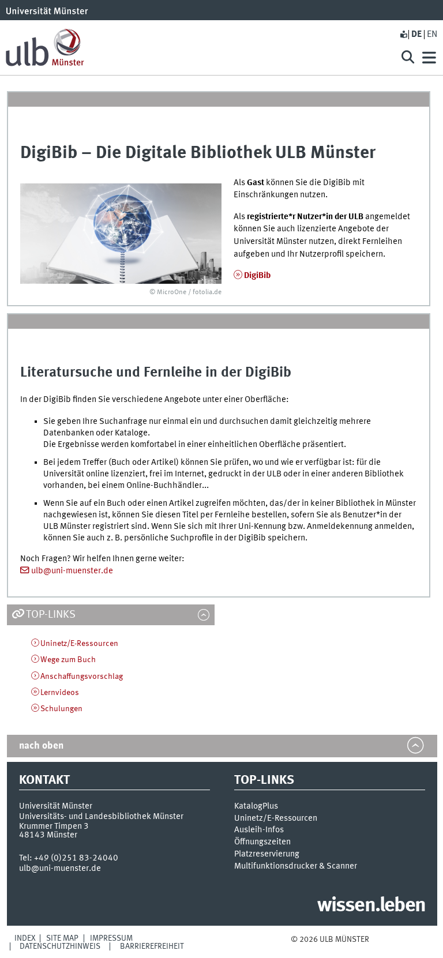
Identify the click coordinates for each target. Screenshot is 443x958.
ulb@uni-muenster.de (72, 571)
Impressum (111, 938)
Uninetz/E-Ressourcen (79, 644)
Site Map (62, 938)
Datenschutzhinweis (60, 946)
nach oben (41, 746)
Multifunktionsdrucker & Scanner (295, 866)
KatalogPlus (256, 806)
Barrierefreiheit (152, 946)
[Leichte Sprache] (403, 34)
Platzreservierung (266, 854)
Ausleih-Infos (259, 830)
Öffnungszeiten (262, 842)
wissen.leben (371, 906)
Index (25, 938)
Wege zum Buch (68, 660)
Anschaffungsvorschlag (81, 677)
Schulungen (61, 709)
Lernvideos (59, 693)
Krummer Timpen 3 (54, 826)
